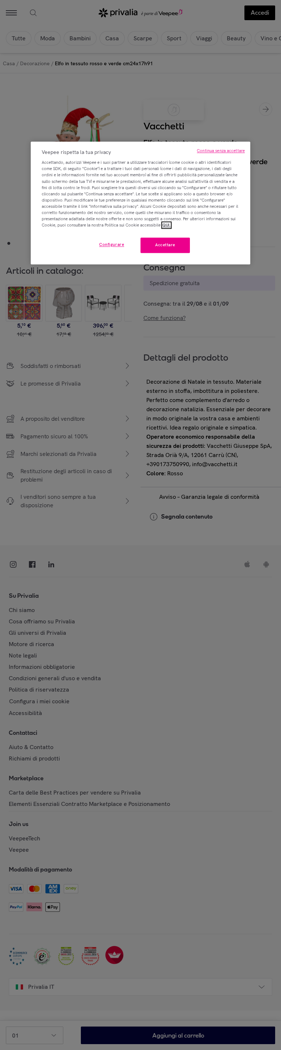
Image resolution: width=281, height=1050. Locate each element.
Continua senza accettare (221, 150)
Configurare (111, 244)
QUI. (166, 225)
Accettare (165, 244)
